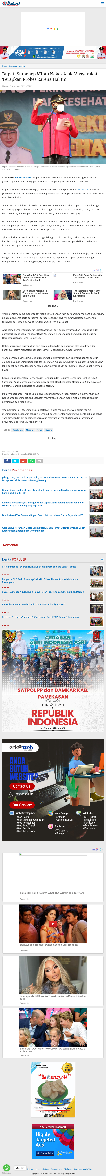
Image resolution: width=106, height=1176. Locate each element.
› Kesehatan (12, 66)
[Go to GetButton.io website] (6, 1173)
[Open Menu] (102, 3)
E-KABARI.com (23, 177)
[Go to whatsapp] (6, 1167)
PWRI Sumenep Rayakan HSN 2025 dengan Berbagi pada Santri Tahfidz (39, 566)
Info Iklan (45, 1169)
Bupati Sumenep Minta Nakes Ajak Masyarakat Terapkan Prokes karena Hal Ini (49, 76)
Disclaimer (68, 1169)
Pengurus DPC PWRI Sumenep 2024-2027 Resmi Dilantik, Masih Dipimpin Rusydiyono (40, 581)
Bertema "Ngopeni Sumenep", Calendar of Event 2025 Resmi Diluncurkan (40, 617)
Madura (29, 430)
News (39, 430)
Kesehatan (83, 189)
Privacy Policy (56, 1169)
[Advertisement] (53, 16)
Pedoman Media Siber (83, 1169)
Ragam (48, 430)
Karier (37, 1169)
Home (4, 66)
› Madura (21, 66)
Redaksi (30, 1169)
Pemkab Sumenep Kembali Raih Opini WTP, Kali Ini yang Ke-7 (33, 604)
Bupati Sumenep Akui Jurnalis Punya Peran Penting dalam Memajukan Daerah (43, 591)
